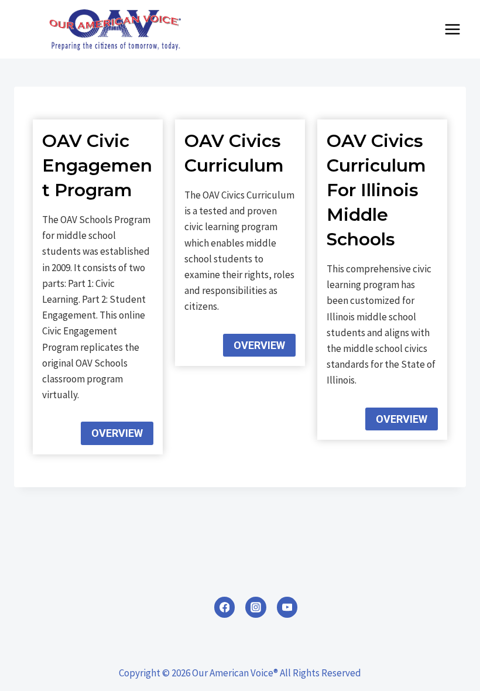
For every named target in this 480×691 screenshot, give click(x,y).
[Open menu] (452, 29)
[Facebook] (224, 607)
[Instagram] (255, 607)
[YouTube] (287, 607)
